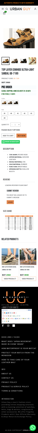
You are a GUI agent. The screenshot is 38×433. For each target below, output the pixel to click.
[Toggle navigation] (3, 9)
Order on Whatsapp (12, 142)
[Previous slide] (5, 265)
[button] (15, 61)
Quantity (5, 125)
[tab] (19, 149)
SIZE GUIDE (7, 211)
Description (8, 148)
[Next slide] (33, 61)
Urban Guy (28, 430)
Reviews (6, 179)
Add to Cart (8, 135)
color (3, 98)
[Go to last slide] (5, 61)
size (3, 110)
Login (10, 202)
